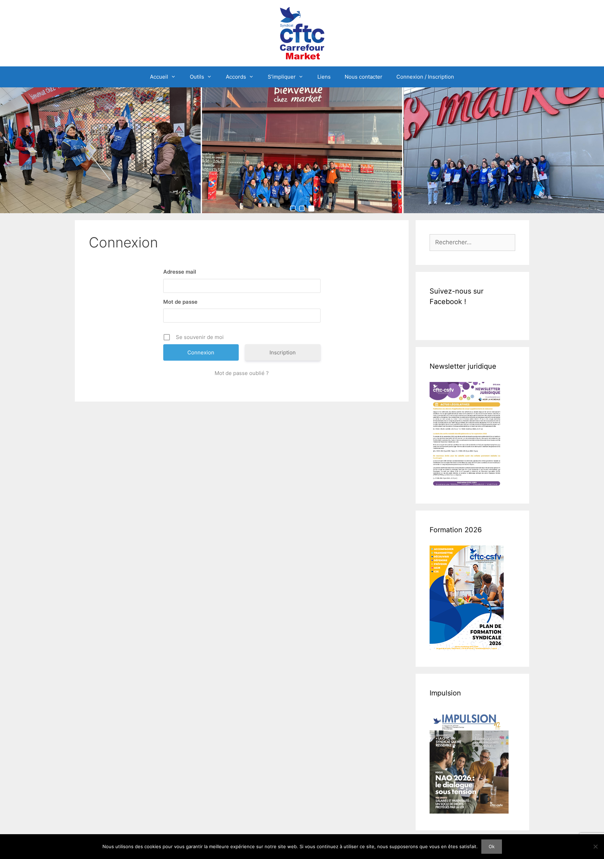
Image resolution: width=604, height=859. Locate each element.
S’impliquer (282, 76)
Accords (236, 76)
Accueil (159, 76)
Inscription (282, 352)
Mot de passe (180, 301)
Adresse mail (179, 271)
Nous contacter (363, 76)
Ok (492, 846)
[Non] (595, 846)
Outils (197, 76)
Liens (324, 76)
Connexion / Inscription (425, 76)
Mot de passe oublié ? (242, 373)
